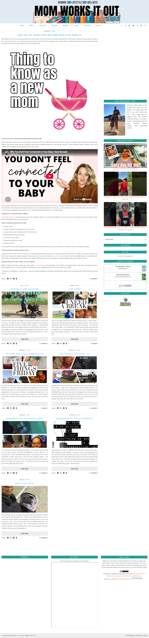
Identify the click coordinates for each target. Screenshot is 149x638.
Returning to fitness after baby (25, 289)
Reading (66, 25)
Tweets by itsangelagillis (125, 256)
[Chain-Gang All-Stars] (144, 280)
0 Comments (94, 279)
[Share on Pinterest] (13, 279)
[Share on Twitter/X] (10, 279)
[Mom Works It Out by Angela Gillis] (74, 11)
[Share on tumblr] (16, 279)
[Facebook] (141, 25)
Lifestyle (42, 25)
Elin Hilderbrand (124, 268)
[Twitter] (122, 25)
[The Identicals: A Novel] (144, 272)
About (31, 25)
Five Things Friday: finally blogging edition (24, 354)
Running (54, 25)
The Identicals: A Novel (123, 266)
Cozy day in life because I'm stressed (125, 169)
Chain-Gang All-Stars (122, 275)
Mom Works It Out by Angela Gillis (21, 635)
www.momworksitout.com (123, 579)
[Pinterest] (129, 25)
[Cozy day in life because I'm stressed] (125, 156)
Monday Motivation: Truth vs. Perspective (74, 418)
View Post (24, 339)
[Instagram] (126, 25)
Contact (87, 25)
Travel (76, 25)
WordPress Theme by (136, 635)
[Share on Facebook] (8, 279)
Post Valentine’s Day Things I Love (75, 354)
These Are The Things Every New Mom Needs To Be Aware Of (49, 35)
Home (22, 25)
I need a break (75, 289)
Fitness (98, 25)
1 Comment (94, 343)
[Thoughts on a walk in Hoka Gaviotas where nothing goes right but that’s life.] (125, 184)
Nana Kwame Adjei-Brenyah (124, 276)
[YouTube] (133, 25)
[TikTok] (137, 25)
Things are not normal (25, 483)
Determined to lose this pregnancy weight (24, 418)
